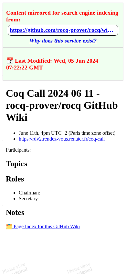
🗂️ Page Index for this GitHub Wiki (43, 226)
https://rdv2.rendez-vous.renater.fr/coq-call (62, 139)
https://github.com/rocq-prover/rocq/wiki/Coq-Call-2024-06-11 (63, 30)
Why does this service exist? (63, 40)
